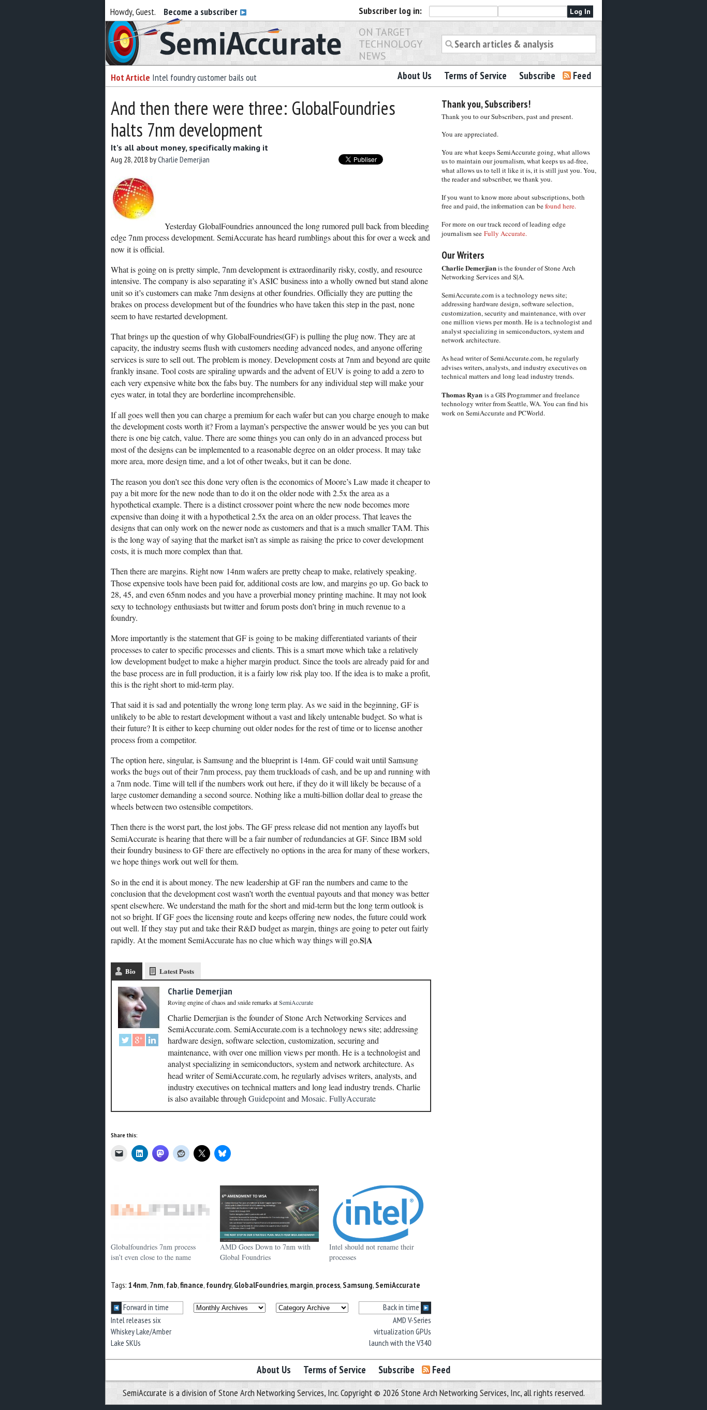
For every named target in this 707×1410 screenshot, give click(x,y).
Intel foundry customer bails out (204, 77)
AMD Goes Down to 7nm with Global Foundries (265, 1252)
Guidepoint (266, 1098)
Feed (582, 75)
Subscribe (537, 75)
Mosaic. (314, 1098)
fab (172, 1285)
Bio (130, 971)
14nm (137, 1285)
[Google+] (138, 1041)
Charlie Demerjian (184, 159)
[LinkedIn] (152, 1041)
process (328, 1285)
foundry (218, 1285)
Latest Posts (176, 971)
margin (301, 1285)
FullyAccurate (352, 1098)
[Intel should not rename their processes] (378, 1213)
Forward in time (145, 1307)
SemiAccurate (397, 1285)
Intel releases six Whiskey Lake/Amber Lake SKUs (141, 1331)
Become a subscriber (202, 12)
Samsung (358, 1285)
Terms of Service (475, 75)
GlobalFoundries (260, 1285)
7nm (157, 1285)
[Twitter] (125, 1041)
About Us (414, 75)
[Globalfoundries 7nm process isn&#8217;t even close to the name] (160, 1213)
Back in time (402, 1307)
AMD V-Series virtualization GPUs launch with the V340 (400, 1331)
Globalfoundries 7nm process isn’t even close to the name (153, 1252)
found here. (560, 206)
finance (191, 1285)
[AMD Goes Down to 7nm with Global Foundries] (269, 1213)
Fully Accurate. (505, 233)
